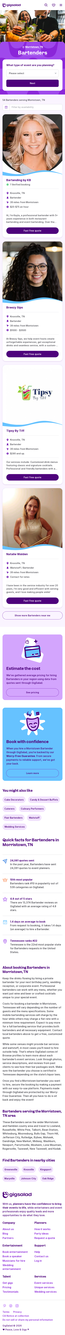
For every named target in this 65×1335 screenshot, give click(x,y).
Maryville (9, 1178)
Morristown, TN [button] (34, 47)
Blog (5, 1233)
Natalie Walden (17, 554)
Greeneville (10, 1169)
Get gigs (8, 1282)
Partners (8, 1238)
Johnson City (28, 1178)
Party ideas (41, 1233)
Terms (6, 1312)
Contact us (41, 1256)
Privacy (17, 1312)
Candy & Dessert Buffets (44, 799)
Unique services (44, 1287)
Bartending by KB (18, 180)
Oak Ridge (48, 1178)
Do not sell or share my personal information (28, 1319)
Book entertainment (15, 1251)
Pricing (7, 1287)
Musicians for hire (14, 1260)
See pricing (32, 692)
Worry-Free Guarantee (20, 756)
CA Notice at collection (16, 1315)
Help (37, 1251)
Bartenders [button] (32, 53)
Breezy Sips (14, 307)
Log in (38, 1260)
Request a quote (44, 1238)
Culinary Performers (32, 808)
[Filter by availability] (36, 107)
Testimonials (10, 1291)
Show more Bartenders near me (32, 615)
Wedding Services (14, 826)
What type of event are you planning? (30, 65)
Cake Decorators (14, 799)
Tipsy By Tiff (15, 430)
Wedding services (45, 1291)
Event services (43, 1282)
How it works (42, 1229)
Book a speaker (12, 1256)
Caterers (9, 808)
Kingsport (45, 1169)
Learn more (32, 773)
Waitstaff (34, 817)
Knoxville (29, 1169)
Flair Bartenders (13, 817)
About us (8, 1229)
